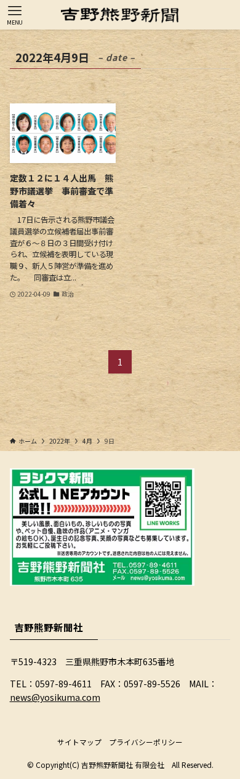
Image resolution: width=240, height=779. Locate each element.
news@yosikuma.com (55, 697)
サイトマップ (79, 742)
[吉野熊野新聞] (119, 15)
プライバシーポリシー (146, 742)
